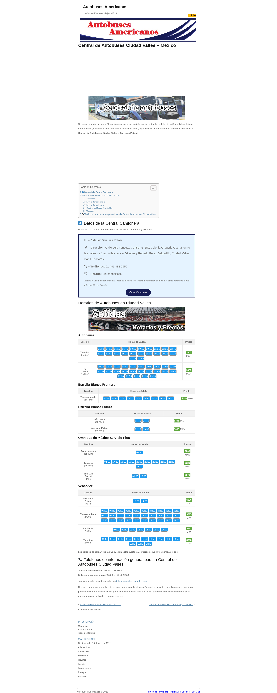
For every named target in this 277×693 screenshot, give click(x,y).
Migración (83, 626)
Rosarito (82, 676)
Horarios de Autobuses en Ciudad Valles (100, 195)
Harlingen (83, 655)
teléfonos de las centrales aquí (131, 581)
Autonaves (90, 199)
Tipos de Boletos (86, 633)
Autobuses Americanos (105, 6)
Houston (82, 660)
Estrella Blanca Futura (94, 205)
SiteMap (196, 691)
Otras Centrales (138, 292)
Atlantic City (84, 647)
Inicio (192, 15)
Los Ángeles (84, 668)
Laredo (81, 664)
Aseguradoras (85, 629)
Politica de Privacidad (157, 691)
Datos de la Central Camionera (98, 192)
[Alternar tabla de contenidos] (152, 188)
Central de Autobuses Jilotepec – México (100, 604)
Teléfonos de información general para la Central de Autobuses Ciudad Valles (120, 214)
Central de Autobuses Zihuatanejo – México (171, 604)
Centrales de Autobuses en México (95, 643)
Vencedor (90, 211)
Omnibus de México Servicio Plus (99, 208)
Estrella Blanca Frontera (95, 202)
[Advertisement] (137, 72)
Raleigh (82, 672)
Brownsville (83, 651)
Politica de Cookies (180, 691)
